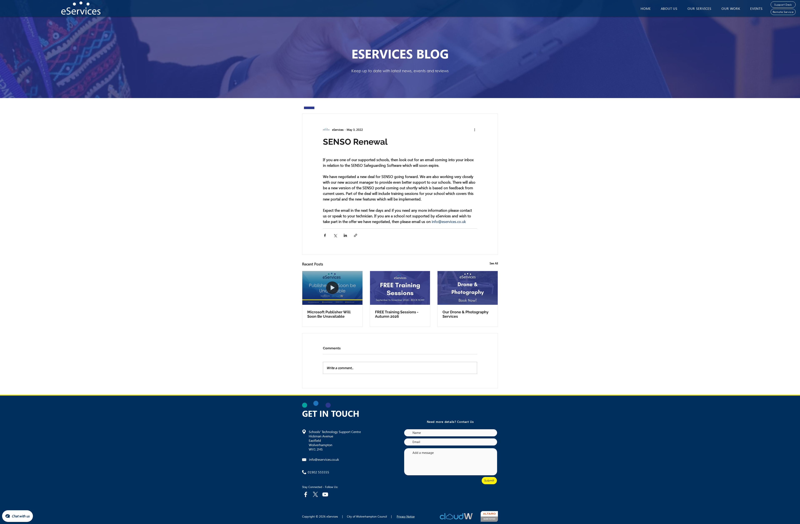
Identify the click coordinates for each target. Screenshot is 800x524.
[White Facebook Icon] (305, 494)
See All (494, 263)
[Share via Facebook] (325, 235)
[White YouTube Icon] (325, 494)
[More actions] (474, 129)
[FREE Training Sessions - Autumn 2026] (400, 288)
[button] (669, 8)
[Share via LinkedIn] (345, 235)
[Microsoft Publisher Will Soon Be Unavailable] (332, 288)
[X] (315, 494)
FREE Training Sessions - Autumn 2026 (397, 314)
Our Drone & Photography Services (465, 314)
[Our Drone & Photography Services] (468, 288)
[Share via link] (356, 235)
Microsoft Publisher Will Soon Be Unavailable (329, 314)
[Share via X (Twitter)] (335, 235)
